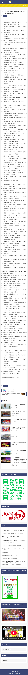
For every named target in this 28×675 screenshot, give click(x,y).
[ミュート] (21, 638)
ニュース (5, 15)
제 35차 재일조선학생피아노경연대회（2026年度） (13, 530)
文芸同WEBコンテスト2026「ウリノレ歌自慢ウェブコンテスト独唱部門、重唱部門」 (13, 541)
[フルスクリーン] (24, 638)
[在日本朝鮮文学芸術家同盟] (14, 2)
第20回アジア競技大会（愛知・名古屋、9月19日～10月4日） (13, 548)
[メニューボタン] (26, 2)
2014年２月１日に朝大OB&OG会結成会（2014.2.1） (11, 537)
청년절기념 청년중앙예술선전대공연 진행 (11, 545)
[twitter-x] (12, 671)
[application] (14, 633)
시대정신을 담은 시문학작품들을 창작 (10, 558)
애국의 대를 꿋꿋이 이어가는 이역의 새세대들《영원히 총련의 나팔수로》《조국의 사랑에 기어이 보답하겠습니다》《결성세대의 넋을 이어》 (13, 563)
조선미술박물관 (5, 552)
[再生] (4, 638)
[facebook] (10, 671)
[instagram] (14, 671)
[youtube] (17, 671)
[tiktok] (16, 671)
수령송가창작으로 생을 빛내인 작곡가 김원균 (12, 533)
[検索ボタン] (2, 2)
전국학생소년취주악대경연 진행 (9, 555)
